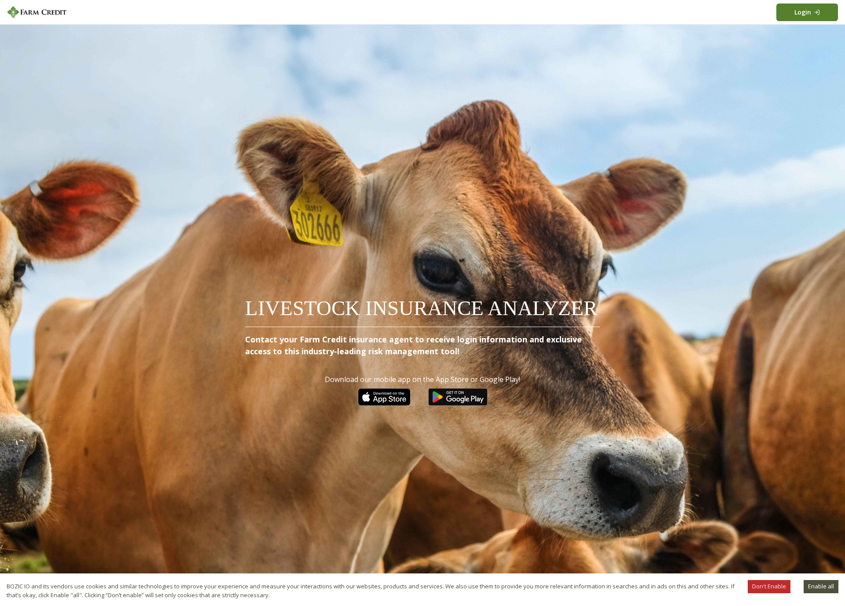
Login (802, 12)
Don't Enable (769, 586)
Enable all (821, 586)
